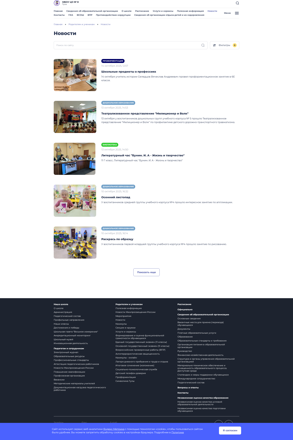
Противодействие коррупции (113, 15)
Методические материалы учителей (74, 383)
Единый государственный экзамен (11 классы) (141, 342)
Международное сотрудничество (196, 378)
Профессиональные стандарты (71, 360)
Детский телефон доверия (131, 373)
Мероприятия (123, 316)
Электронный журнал (66, 352)
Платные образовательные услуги (196, 332)
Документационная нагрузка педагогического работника (80, 389)
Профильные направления (69, 319)
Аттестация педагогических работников (76, 364)
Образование (185, 336)
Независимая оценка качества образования (202, 398)
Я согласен (230, 430)
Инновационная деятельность (71, 343)
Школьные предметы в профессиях (128, 71)
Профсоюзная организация (69, 375)
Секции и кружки (126, 327)
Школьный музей (63, 339)
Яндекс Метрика (113, 429)
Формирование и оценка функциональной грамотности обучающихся (140, 337)
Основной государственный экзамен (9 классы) (142, 346)
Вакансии (59, 379)
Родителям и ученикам (129, 304)
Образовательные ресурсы (69, 356)
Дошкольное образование (118, 103)
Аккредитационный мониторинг (72, 335)
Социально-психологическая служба (136, 369)
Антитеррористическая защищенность (138, 353)
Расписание (142, 11)
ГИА (70, 15)
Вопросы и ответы (188, 387)
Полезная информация (190, 11)
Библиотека (110, 145)
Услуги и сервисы (163, 11)
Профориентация (113, 61)
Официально (184, 309)
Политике (177, 432)
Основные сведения (189, 318)
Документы (183, 329)
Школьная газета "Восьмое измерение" (76, 331)
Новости (212, 11)
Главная (58, 11)
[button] (237, 3)
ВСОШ (80, 15)
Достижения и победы (66, 327)
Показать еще (146, 272)
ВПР (90, 15)
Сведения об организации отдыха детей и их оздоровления (169, 15)
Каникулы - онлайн (126, 357)
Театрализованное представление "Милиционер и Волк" (144, 113)
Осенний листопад (115, 197)
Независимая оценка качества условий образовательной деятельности (199, 403)
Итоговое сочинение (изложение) (135, 365)
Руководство (184, 351)
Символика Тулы (125, 381)
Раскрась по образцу (117, 239)
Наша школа (61, 304)
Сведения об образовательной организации (92, 11)
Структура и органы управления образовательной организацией (206, 360)
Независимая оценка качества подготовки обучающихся (201, 409)
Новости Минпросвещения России (74, 367)
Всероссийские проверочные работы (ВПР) (140, 349)
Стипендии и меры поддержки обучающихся (203, 374)
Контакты (59, 15)
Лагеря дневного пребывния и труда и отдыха (142, 361)
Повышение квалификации (69, 371)
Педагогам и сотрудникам (69, 348)
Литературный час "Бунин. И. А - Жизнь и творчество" (142, 155)
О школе (127, 11)
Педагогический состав (67, 316)
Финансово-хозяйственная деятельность (200, 355)
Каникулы (121, 323)
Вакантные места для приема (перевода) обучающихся (200, 323)
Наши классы (61, 323)
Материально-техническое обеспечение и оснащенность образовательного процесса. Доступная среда (202, 368)
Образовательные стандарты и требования (201, 340)
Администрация (63, 312)
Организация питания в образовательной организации (201, 346)
